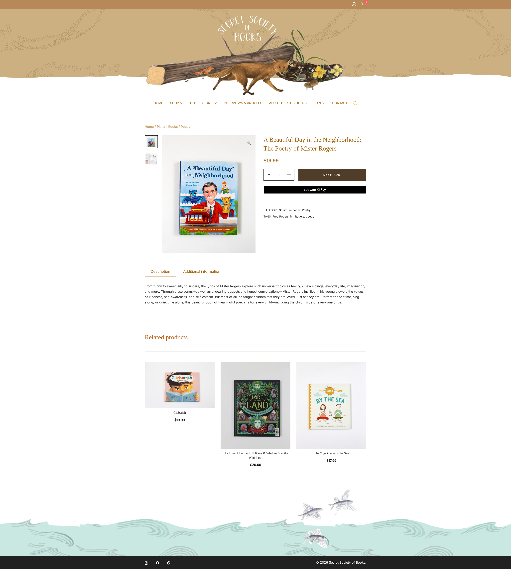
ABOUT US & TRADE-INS (288, 103)
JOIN (317, 103)
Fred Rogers (280, 216)
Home (149, 127)
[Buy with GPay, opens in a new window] (315, 190)
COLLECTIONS (201, 103)
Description (160, 271)
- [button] (268, 174)
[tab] (160, 272)
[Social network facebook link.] (157, 562)
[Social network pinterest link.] (168, 562)
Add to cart (332, 174)
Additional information (201, 271)
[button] (249, 143)
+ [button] (289, 174)
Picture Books (167, 127)
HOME (158, 103)
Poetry (186, 127)
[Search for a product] (355, 102)
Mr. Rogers (297, 216)
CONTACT (340, 103)
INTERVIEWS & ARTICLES (243, 103)
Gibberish (179, 412)
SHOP (174, 103)
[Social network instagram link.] (146, 562)
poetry (310, 216)
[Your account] (354, 4)
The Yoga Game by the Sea (331, 453)
